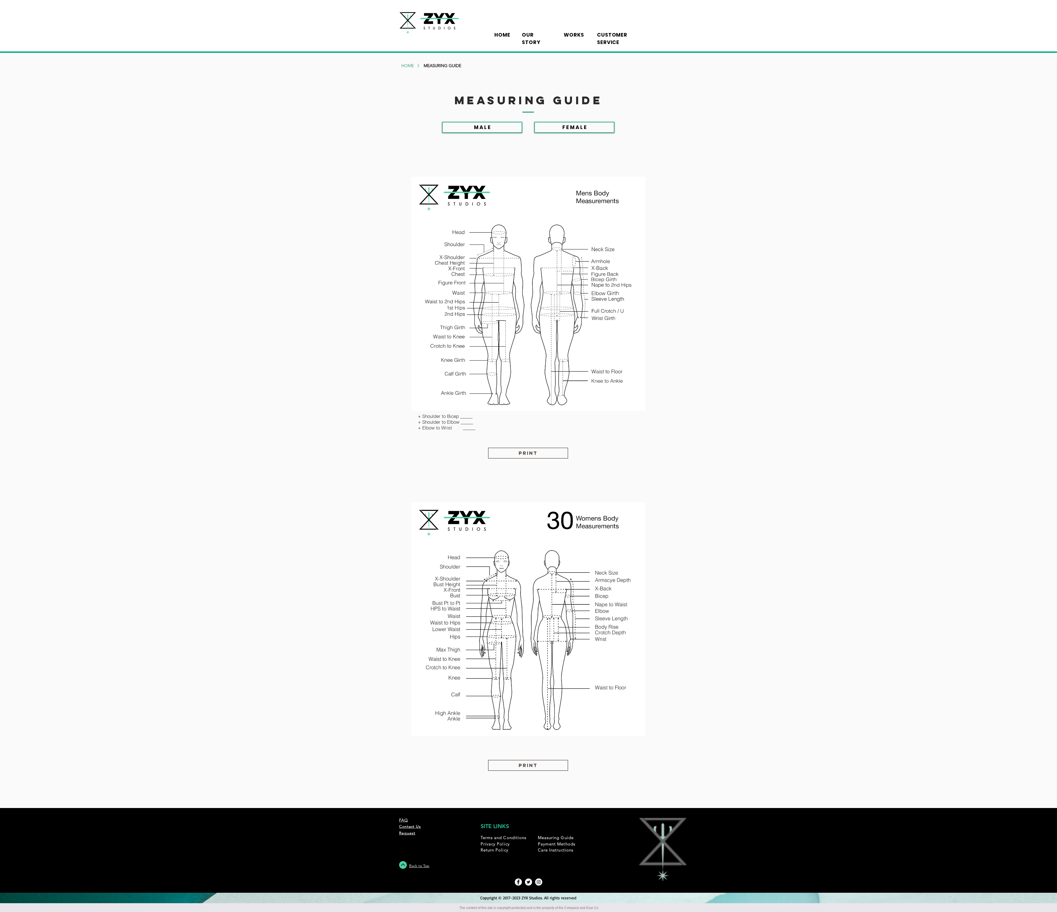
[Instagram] (538, 882)
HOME (407, 65)
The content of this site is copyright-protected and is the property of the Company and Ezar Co (528, 908)
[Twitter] (528, 882)
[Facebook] (518, 882)
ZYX (525, 897)
